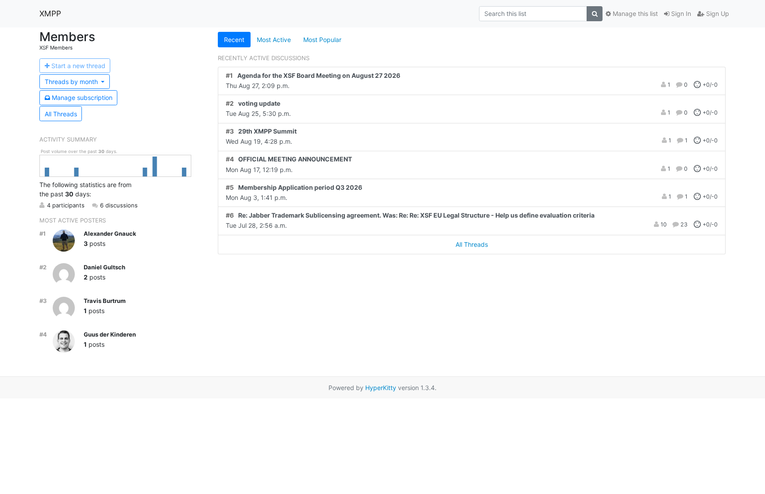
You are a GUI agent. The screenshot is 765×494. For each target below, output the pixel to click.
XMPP (50, 13)
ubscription (82, 97)
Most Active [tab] (274, 39)
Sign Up (716, 13)
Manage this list (634, 13)
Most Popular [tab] (322, 39)
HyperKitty (380, 387)
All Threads (61, 114)
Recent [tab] (234, 39)
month (72, 81)
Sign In (680, 13)
